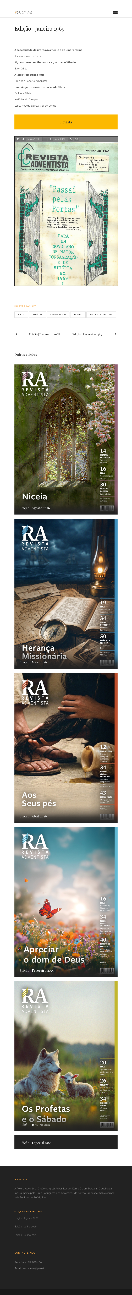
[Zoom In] (50, 139)
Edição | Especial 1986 (35, 1142)
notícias (37, 314)
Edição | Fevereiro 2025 (37, 970)
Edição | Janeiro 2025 (35, 1124)
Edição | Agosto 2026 (35, 508)
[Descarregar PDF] (70, 139)
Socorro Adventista (101, 314)
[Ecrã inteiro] (76, 139)
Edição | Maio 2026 (33, 662)
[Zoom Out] (44, 139)
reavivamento (58, 314)
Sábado (78, 314)
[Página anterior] (17, 139)
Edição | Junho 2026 (25, 1235)
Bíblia (21, 314)
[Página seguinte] (23, 139)
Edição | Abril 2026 (33, 816)
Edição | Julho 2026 (25, 1226)
